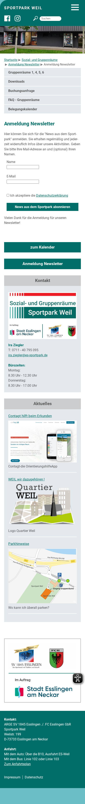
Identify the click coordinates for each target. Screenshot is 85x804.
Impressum (12, 777)
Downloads (16, 81)
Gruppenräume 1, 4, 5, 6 (26, 72)
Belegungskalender (22, 109)
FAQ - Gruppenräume (24, 100)
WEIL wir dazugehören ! (26, 479)
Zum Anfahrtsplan (17, 764)
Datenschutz (34, 777)
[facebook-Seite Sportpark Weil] (9, 20)
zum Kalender (42, 247)
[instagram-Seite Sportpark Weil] (19, 20)
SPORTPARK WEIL (23, 8)
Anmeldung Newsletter (42, 263)
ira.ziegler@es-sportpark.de (27, 355)
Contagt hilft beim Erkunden (30, 416)
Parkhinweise (18, 544)
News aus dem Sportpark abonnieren (42, 207)
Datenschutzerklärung (52, 195)
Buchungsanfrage (21, 91)
